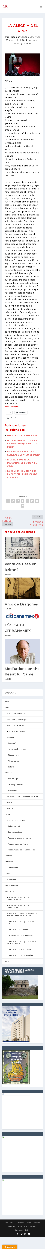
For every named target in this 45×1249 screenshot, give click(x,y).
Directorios (9, 891)
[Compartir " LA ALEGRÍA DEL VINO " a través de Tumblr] (22, 501)
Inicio (7, 701)
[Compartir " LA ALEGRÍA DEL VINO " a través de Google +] (17, 501)
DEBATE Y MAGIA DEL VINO (22, 435)
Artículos (34, 40)
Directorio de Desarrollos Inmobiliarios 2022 (18, 898)
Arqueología (13, 779)
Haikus (7, 961)
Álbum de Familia (15, 761)
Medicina (8, 856)
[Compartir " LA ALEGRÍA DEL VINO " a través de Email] (37, 501)
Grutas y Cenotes (15, 784)
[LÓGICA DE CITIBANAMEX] (22, 616)
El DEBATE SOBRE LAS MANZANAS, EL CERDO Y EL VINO (22, 463)
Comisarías (12, 743)
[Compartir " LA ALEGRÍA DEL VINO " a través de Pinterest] (27, 501)
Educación (9, 861)
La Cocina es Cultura (16, 820)
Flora (10, 802)
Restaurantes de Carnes (18, 844)
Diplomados (13, 867)
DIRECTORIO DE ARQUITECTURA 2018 (20, 922)
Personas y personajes (17, 719)
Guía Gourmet (14, 826)
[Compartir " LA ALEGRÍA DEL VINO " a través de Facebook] (8, 501)
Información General (16, 731)
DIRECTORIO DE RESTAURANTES (21, 949)
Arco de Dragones (21, 604)
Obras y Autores (22, 43)
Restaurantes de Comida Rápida (21, 850)
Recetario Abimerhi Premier (19, 838)
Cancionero (13, 879)
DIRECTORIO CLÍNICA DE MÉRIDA (21, 955)
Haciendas (12, 790)
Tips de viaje (13, 755)
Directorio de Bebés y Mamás (20, 935)
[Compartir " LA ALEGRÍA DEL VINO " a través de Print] (22, 505)
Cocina (7, 814)
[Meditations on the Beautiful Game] (22, 651)
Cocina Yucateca (15, 832)
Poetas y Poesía (11, 885)
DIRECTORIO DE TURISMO (18, 929)
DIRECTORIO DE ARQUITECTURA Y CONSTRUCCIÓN (21, 942)
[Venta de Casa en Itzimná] (22, 548)
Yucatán (8, 773)
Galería (11, 767)
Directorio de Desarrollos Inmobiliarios (18, 906)
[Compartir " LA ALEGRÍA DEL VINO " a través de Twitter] (13, 501)
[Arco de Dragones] (22, 588)
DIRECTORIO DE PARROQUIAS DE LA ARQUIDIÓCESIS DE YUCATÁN (22, 914)
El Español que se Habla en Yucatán (23, 796)
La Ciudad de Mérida (16, 713)
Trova (7, 873)
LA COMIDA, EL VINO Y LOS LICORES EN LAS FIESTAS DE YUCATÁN (22, 474)
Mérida (8, 707)
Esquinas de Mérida (16, 725)
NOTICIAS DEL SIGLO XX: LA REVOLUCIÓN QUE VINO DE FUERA (22, 443)
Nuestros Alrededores (17, 749)
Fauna (10, 808)
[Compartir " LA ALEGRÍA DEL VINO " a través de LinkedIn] (32, 501)
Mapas (11, 737)
